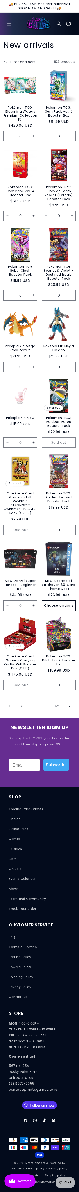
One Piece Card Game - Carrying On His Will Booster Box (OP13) (20, 662)
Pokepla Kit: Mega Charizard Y (20, 348)
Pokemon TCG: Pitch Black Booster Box (58, 660)
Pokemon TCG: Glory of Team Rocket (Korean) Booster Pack (59, 193)
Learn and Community (27, 899)
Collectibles (18, 829)
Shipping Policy (21, 977)
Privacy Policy (20, 987)
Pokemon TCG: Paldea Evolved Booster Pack (59, 497)
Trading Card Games (26, 809)
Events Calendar (22, 878)
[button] (9, 23)
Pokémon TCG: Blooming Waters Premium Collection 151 (20, 113)
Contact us (18, 997)
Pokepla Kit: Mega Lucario (58, 348)
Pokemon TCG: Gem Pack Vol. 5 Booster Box (59, 111)
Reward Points (20, 967)
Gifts (13, 859)
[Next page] (69, 706)
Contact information (42, 1182)
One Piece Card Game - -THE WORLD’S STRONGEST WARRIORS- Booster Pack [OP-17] (20, 503)
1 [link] (10, 706)
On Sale (15, 869)
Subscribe (56, 764)
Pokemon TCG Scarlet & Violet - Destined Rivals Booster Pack (59, 272)
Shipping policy (55, 1175)
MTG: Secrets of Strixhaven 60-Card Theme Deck (58, 585)
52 (57, 706)
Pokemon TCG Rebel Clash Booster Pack (20, 271)
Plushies (15, 849)
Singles (14, 819)
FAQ (12, 937)
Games (15, 839)
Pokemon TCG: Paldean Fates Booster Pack (58, 422)
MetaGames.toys (37, 1163)
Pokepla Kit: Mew (20, 418)
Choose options (59, 605)
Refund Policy (20, 957)
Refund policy (35, 1168)
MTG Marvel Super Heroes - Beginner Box (20, 585)
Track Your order (22, 908)
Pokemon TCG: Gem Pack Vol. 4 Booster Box (20, 191)
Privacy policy (57, 1168)
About (14, 888)
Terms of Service (23, 947)
